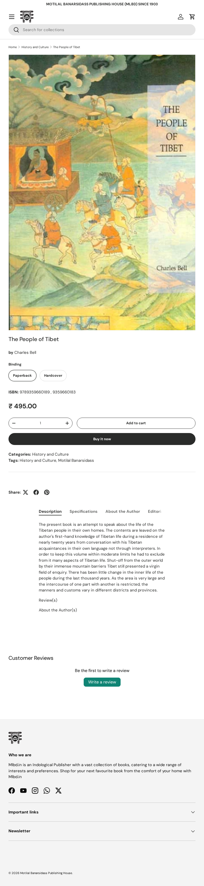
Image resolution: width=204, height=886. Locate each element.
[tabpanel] (102, 567)
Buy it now (102, 439)
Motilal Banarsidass (76, 460)
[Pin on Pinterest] (46, 492)
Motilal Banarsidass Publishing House (46, 873)
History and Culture (35, 47)
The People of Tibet (66, 47)
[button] (192, 17)
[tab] (50, 511)
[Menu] (12, 17)
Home (12, 47)
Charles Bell (25, 352)
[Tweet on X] (25, 492)
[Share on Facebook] (36, 492)
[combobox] (102, 29)
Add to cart (136, 423)
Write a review (102, 682)
